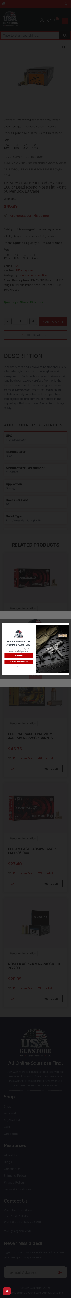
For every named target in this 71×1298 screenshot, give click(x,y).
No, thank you (18, 666)
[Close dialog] (65, 626)
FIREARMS (19, 655)
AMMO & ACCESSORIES (19, 662)
